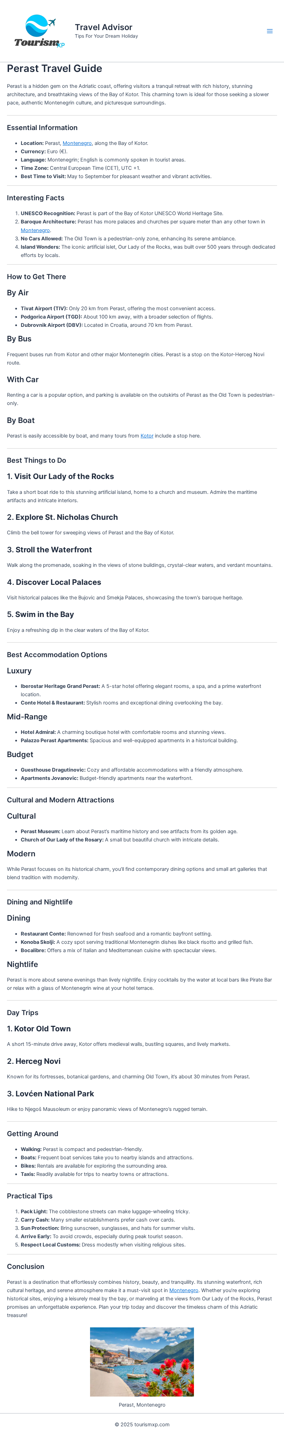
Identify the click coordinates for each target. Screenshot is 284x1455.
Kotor (147, 436)
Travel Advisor (103, 27)
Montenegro (77, 143)
